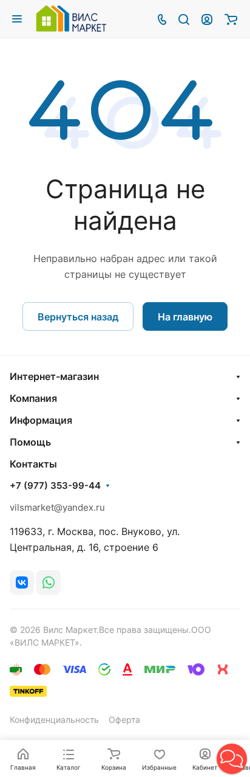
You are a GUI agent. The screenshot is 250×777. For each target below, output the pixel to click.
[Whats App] (48, 582)
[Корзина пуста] (231, 19)
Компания (33, 398)
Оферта (124, 719)
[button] (232, 759)
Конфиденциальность (54, 719)
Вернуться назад (78, 317)
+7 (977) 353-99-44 (55, 485)
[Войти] (206, 19)
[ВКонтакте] (22, 582)
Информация (41, 420)
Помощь (30, 442)
